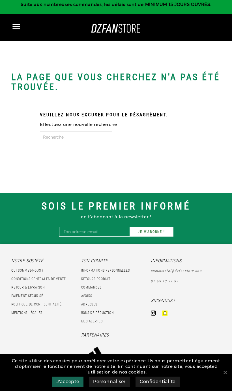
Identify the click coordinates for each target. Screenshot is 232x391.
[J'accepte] (225, 372)
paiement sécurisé (27, 296)
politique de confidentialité (36, 304)
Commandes (91, 287)
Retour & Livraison (28, 287)
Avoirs (87, 296)
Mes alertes (92, 321)
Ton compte (94, 260)
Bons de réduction (97, 313)
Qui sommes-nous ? (27, 270)
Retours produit (95, 279)
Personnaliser (109, 381)
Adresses (89, 304)
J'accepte (68, 381)
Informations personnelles (105, 270)
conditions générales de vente (38, 279)
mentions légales (26, 313)
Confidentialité (157, 381)
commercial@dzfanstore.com (176, 271)
